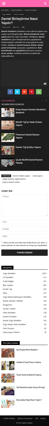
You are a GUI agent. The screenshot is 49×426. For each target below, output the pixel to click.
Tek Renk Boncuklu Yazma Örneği (30, 387)
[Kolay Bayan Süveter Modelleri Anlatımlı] (7, 112)
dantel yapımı (38, 176)
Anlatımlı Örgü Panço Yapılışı (28, 362)
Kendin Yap (7, 289)
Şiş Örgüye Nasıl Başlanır (27, 350)
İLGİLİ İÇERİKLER (8, 101)
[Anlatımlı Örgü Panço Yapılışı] (7, 365)
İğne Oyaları (8, 285)
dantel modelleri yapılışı (21, 176)
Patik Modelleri (9, 312)
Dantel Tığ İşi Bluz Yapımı (28, 147)
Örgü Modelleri (6, 14)
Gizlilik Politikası (9, 418)
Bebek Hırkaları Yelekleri (13, 301)
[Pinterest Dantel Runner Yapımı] (7, 137)
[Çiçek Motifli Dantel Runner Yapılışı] (7, 162)
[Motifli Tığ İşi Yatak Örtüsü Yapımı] (7, 125)
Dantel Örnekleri (19, 14)
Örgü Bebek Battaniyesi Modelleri (17, 297)
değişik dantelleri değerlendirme (14, 179)
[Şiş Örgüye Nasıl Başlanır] (7, 353)
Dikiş (5, 293)
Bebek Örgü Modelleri (12, 320)
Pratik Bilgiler (8, 281)
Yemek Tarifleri (9, 308)
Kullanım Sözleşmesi (25, 418)
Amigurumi (7, 305)
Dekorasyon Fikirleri (11, 332)
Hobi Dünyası (8, 328)
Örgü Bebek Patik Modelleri (14, 324)
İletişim (43, 418)
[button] (45, 3)
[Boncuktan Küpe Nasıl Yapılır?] (7, 403)
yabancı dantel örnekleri (11, 182)
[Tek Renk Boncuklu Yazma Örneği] (7, 390)
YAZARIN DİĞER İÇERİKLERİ (12, 104)
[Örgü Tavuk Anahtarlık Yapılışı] (7, 378)
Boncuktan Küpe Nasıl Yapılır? (29, 400)
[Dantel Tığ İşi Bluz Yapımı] (7, 150)
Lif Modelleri (8, 277)
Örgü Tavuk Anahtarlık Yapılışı (29, 375)
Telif (36, 418)
